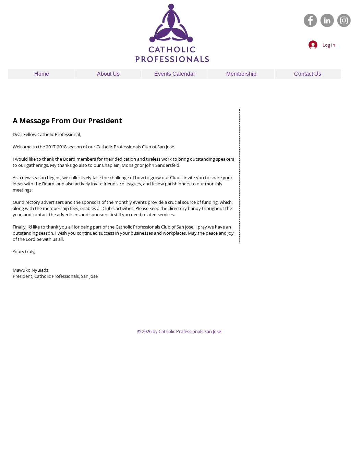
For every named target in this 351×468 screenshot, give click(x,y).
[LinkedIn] (327, 20)
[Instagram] (344, 20)
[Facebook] (310, 20)
